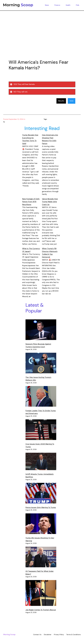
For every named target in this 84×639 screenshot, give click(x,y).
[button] (43, 84)
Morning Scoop (9, 634)
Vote (71, 101)
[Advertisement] (42, 38)
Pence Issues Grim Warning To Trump (41, 507)
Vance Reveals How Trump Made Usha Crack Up (50, 202)
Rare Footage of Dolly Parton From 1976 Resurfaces (31, 202)
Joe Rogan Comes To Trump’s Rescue (41, 610)
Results (61, 101)
